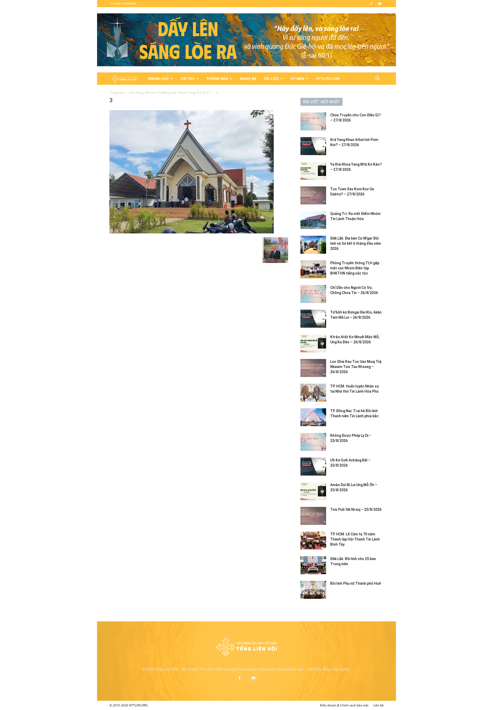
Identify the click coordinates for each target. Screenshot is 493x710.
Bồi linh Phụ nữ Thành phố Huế (355, 583)
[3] (191, 232)
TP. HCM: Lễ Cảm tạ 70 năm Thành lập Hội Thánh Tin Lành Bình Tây (355, 539)
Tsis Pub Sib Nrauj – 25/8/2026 (356, 509)
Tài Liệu (271, 78)
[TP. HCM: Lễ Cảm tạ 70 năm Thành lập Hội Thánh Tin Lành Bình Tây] (313, 541)
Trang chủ (116, 92)
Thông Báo (217, 78)
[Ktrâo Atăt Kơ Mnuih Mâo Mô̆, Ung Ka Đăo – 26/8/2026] (313, 343)
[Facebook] (371, 3)
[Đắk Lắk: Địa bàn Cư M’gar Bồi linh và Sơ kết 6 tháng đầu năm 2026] (313, 245)
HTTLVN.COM (327, 78)
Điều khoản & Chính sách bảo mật (344, 705)
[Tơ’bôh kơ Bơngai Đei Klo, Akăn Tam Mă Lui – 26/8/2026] (313, 319)
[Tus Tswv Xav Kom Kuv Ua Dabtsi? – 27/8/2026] (313, 195)
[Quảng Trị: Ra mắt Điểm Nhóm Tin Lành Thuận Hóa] (313, 220)
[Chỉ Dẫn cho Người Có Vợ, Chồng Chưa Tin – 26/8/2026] (313, 294)
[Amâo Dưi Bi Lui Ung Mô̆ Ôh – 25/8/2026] (313, 491)
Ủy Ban (297, 78)
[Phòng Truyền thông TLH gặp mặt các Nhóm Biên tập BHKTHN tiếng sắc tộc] (313, 269)
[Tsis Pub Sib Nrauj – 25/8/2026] (313, 516)
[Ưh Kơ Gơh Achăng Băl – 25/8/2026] (313, 467)
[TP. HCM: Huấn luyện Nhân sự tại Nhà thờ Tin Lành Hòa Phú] (313, 393)
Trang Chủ (158, 78)
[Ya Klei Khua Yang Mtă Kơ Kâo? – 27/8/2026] (313, 171)
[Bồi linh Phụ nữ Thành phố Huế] (313, 590)
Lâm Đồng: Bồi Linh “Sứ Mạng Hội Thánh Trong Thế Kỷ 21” (170, 92)
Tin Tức (187, 78)
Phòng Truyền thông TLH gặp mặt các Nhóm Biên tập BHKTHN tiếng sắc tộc (354, 268)
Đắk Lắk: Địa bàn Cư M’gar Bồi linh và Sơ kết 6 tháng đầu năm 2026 (355, 243)
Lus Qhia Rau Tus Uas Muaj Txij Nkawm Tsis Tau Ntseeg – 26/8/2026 (355, 366)
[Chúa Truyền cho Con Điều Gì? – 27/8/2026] (313, 121)
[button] (377, 79)
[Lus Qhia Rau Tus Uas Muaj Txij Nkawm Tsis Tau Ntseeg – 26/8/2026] (313, 368)
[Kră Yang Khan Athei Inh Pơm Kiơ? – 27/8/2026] (313, 146)
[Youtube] (380, 3)
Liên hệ (378, 705)
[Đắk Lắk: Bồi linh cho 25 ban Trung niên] (313, 565)
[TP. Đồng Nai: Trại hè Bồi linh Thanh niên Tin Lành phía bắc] (313, 417)
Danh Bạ (248, 78)
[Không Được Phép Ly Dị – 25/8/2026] (313, 442)
